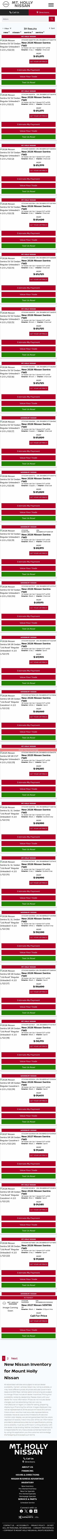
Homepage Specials (27, 1496)
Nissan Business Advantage (27, 1479)
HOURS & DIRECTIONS (27, 1475)
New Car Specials (27, 1491)
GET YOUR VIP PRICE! (38, 61)
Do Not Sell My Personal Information (28, 1526)
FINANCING (27, 1471)
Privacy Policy (38, 1525)
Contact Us (9, 1525)
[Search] (52, 19)
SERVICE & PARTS (27, 1499)
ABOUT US (27, 1467)
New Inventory (27, 1486)
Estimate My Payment (28, 69)
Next (14, 1358)
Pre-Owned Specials (27, 1493)
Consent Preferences (43, 1528)
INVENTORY (27, 1482)
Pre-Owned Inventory (27, 1488)
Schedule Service (27, 1502)
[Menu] (51, 5)
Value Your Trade (28, 76)
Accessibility (23, 1525)
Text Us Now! (28, 82)
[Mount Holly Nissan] (17, 3)
